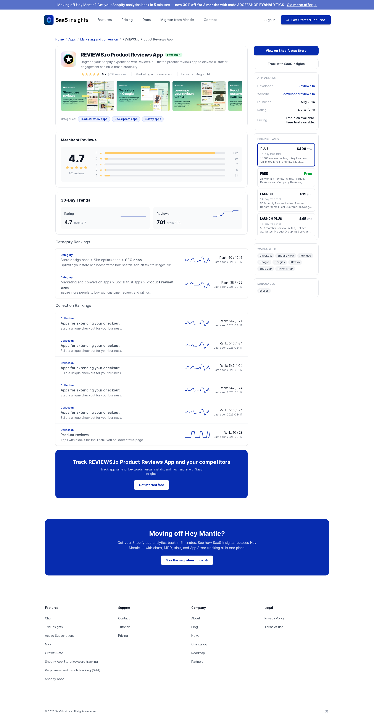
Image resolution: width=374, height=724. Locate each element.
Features (104, 20)
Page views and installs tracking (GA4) (72, 670)
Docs (146, 20)
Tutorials (124, 627)
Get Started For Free (308, 20)
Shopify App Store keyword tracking (71, 661)
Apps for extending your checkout (90, 323)
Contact (210, 20)
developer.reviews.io (299, 94)
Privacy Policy (274, 618)
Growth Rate (54, 653)
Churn (49, 618)
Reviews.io (306, 86)
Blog (194, 627)
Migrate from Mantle (177, 20)
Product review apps (94, 119)
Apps (72, 39)
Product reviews (75, 435)
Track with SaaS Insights (286, 64)
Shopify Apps (54, 679)
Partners (197, 661)
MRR (48, 644)
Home (59, 39)
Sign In (269, 20)
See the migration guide (187, 560)
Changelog (199, 644)
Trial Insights (54, 627)
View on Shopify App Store (286, 50)
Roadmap (198, 653)
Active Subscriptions (59, 635)
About (195, 618)
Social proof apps (126, 119)
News (195, 635)
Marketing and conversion (99, 39)
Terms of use (273, 627)
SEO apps (101, 260)
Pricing (127, 20)
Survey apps (153, 119)
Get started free (151, 485)
